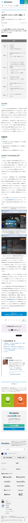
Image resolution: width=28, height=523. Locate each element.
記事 (17, 463)
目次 (14, 40)
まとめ (11, 96)
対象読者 (12, 47)
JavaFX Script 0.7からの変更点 (17, 64)
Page (4, 55)
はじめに (12, 45)
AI (6, 5)
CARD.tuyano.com (14, 369)
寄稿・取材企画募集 (7, 457)
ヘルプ (7, 499)
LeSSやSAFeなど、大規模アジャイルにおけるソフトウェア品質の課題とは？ (14, 349)
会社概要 (7, 507)
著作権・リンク (8, 501)
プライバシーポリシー (10, 511)
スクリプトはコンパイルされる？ (17, 62)
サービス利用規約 (9, 509)
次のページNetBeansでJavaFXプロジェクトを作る (14, 313)
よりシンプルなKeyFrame (15, 94)
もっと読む (5, 351)
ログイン (14, 429)
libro (11, 368)
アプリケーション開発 (13, 5)
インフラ (22, 5)
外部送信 (7, 513)
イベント (3, 469)
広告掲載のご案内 (21, 457)
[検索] (2, 5)
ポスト (4, 36)
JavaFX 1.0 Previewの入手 (15, 48)
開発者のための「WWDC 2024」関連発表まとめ (14, 346)
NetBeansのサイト (11, 299)
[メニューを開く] (2, 2)
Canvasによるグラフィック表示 (17, 79)
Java (2, 25)
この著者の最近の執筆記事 (14, 374)
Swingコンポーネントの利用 (17, 72)
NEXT (23, 320)
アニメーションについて (15, 86)
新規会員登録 (14, 425)
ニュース (3, 463)
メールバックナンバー (15, 422)
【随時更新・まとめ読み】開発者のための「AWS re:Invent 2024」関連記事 (14, 344)
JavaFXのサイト (12, 199)
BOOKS (18, 469)
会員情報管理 (8, 503)
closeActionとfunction (14, 77)
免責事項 (7, 505)
